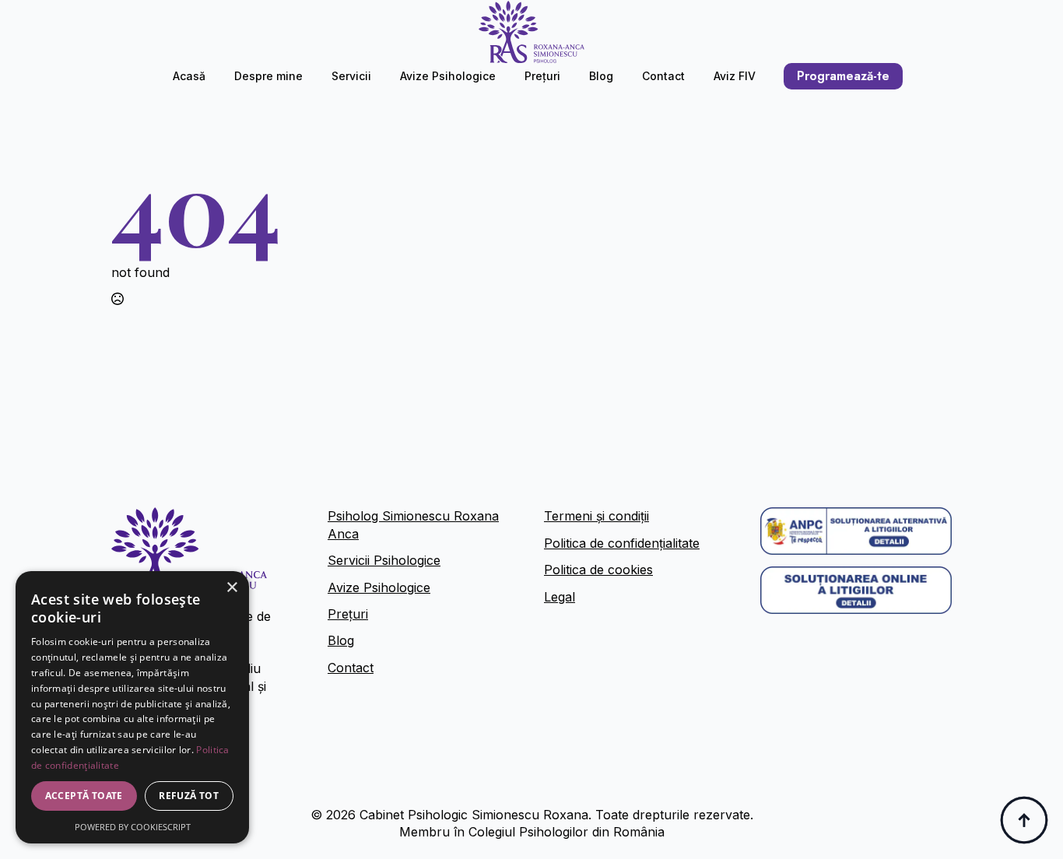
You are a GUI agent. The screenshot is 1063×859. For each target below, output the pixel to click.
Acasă (189, 75)
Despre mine (268, 75)
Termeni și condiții (596, 516)
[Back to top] (1024, 820)
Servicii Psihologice (384, 560)
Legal (559, 597)
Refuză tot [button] (189, 795)
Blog (601, 75)
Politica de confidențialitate (622, 543)
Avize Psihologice (448, 75)
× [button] (231, 588)
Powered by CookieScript (133, 827)
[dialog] (132, 707)
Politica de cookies (598, 569)
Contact (663, 75)
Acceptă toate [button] (84, 795)
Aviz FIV (735, 75)
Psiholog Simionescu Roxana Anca (413, 524)
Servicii (351, 75)
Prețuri (542, 75)
